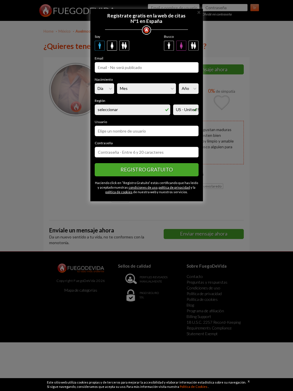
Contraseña (104, 143)
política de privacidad (174, 187)
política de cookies (118, 192)
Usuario (101, 122)
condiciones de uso (142, 187)
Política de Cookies (194, 386)
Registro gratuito (146, 169)
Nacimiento (104, 79)
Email (99, 58)
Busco (169, 36)
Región (100, 100)
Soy (97, 36)
